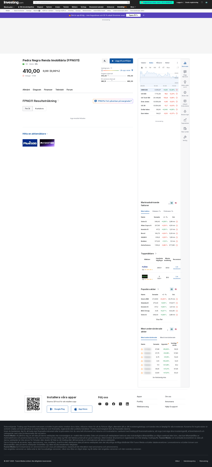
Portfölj (140, 401)
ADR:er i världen (47, 11)
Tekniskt (59, 89)
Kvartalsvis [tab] (39, 108)
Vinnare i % (156, 211)
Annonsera (169, 401)
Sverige (28, 11)
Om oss (168, 396)
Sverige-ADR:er (60, 11)
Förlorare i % (168, 211)
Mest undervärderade (149, 337)
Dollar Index (145, 109)
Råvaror (159, 63)
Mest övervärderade (167, 337)
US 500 (143, 94)
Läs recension (176, 268)
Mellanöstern (87, 11)
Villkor (177, 461)
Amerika (71, 11)
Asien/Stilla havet (99, 11)
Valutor (143, 63)
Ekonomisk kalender (96, 7)
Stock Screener (19, 11)
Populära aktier (148, 289)
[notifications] (202, 2)
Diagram (37, 89)
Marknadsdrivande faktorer (150, 204)
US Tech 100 (145, 98)
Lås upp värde (125, 70)
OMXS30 (144, 90)
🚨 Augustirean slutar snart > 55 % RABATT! (156, 2)
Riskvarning (204, 461)
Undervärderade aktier (120, 11)
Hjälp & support (171, 407)
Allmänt (26, 89)
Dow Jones (145, 102)
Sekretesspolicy (190, 461)
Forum (70, 89)
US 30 (143, 105)
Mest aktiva (145, 211)
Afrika (109, 11)
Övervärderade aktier (137, 11)
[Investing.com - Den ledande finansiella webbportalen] (13, 2)
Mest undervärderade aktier (151, 330)
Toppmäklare (147, 253)
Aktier (8, 11)
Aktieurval (110, 7)
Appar (139, 396)
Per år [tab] (27, 108)
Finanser (48, 89)
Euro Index (145, 113)
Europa (78, 11)
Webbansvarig (143, 407)
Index (151, 63)
